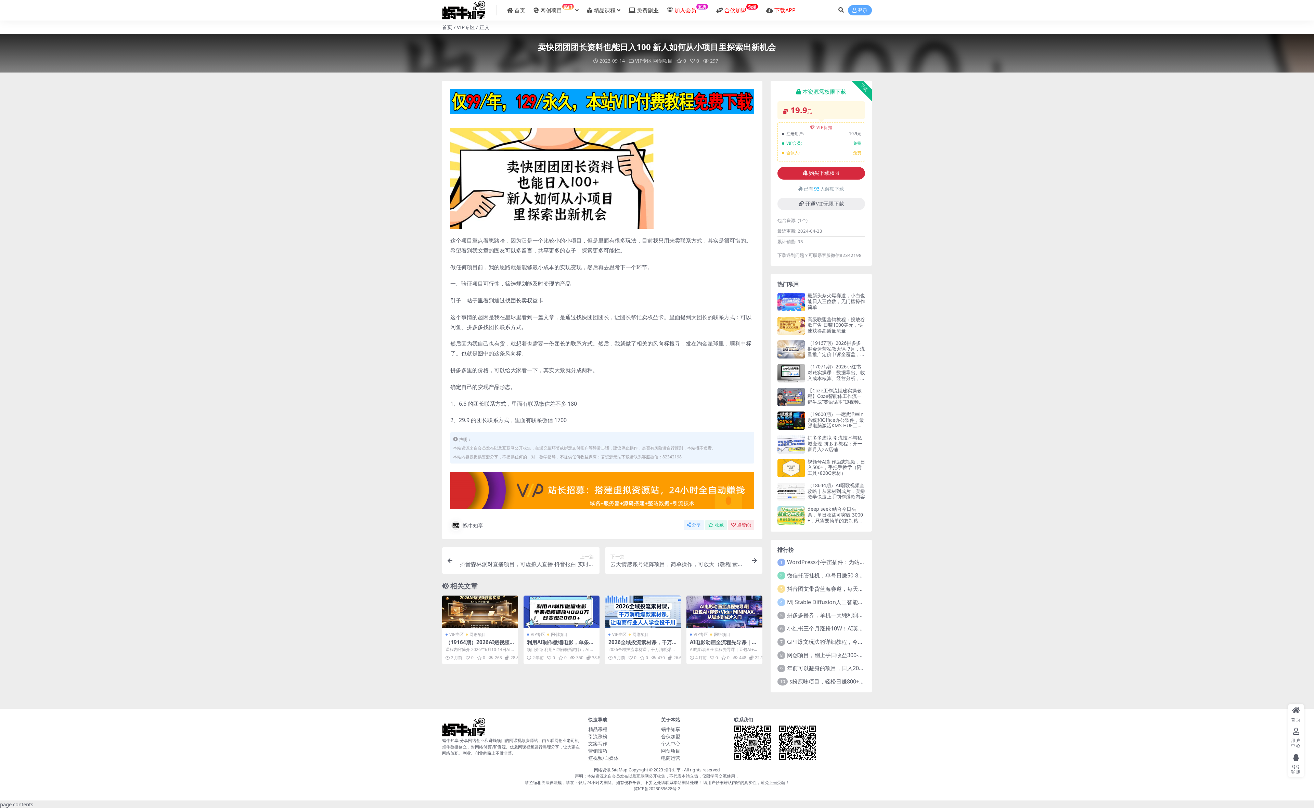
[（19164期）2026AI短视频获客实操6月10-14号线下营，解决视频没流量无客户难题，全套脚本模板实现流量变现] (480, 612)
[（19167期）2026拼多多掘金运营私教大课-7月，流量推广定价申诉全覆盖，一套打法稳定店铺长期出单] (791, 349)
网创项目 (556, 9)
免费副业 (648, 10)
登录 (862, 10)
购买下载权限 (824, 173)
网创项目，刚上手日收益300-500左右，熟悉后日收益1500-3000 (865, 655)
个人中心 (670, 743)
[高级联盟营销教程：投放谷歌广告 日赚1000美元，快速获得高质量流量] (791, 326)
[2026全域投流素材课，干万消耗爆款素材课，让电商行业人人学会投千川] (643, 612)
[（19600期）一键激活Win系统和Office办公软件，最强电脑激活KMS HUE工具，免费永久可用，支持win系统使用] (791, 421)
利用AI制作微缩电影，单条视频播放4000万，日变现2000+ (561, 645)
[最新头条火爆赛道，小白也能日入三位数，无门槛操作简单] (791, 302)
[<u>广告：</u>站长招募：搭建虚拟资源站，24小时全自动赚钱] (602, 492)
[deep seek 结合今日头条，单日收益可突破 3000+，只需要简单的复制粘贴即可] (791, 515)
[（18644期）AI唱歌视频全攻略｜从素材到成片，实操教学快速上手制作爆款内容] (791, 492)
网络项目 (640, 634)
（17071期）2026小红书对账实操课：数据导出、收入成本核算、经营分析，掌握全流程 (836, 375)
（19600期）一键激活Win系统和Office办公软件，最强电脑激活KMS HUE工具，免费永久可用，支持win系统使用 (836, 425)
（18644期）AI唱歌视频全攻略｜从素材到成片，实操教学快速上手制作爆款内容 (836, 491)
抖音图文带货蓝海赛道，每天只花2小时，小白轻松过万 (854, 588)
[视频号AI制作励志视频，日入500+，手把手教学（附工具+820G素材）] (791, 468)
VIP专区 (466, 27)
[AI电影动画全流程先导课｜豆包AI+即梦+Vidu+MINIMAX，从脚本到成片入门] (724, 612)
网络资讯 (602, 770)
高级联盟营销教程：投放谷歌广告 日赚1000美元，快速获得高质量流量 (836, 325)
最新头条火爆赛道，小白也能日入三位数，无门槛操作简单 (836, 301)
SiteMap (619, 770)
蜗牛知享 (473, 525)
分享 (696, 524)
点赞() (744, 524)
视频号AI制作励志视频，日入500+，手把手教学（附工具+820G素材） (836, 467)
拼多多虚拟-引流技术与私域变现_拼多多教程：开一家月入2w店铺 (835, 443)
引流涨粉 (597, 736)
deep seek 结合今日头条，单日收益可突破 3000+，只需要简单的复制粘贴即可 (835, 517)
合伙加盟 (670, 736)
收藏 (719, 524)
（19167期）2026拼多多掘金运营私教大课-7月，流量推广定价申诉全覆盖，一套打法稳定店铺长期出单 (836, 351)
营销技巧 (597, 750)
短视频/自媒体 (603, 758)
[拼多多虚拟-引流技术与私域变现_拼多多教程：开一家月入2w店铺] (791, 444)
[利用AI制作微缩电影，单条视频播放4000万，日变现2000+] (562, 612)
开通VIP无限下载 (824, 204)
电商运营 (670, 758)
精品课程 (605, 10)
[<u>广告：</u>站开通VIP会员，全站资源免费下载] (602, 103)
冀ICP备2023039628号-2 (657, 789)
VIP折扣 (824, 127)
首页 (519, 10)
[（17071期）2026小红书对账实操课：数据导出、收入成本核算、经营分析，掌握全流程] (791, 373)
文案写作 (597, 743)
